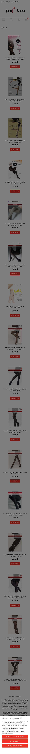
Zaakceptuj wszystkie (15, 745)
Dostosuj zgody (15, 741)
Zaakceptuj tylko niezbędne (15, 736)
